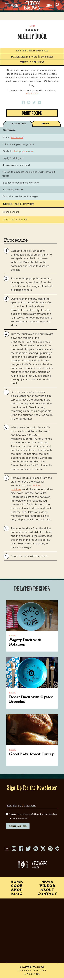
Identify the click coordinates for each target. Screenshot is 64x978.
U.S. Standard (18, 123)
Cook (17, 885)
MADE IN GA (32, 974)
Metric (46, 123)
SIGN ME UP (18, 826)
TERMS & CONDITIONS (32, 970)
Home (17, 881)
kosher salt (17, 137)
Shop (17, 889)
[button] (26, 30)
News (47, 881)
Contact (47, 893)
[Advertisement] (32, 930)
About (47, 889)
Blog (16, 893)
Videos (47, 885)
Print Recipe (32, 113)
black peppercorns (23, 151)
